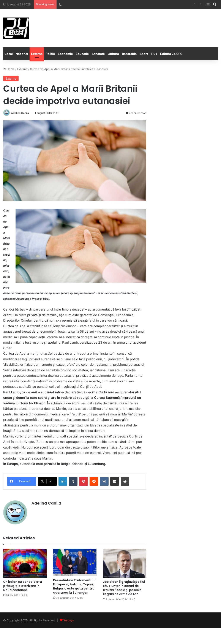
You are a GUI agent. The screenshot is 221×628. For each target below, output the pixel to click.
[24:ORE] (16, 28)
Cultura (113, 54)
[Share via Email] (114, 481)
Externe (37, 54)
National (22, 54)
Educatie (82, 54)
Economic (65, 54)
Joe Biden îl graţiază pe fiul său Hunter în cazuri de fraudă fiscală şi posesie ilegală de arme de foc (124, 588)
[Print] (125, 481)
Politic (50, 54)
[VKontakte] (104, 481)
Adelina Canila (20, 113)
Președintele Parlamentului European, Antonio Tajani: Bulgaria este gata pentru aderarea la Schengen (74, 586)
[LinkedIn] (62, 481)
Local (9, 54)
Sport (144, 54)
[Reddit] (94, 481)
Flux (154, 54)
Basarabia (129, 54)
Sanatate (98, 54)
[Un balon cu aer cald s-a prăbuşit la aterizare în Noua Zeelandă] (25, 563)
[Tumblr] (73, 481)
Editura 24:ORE (171, 54)
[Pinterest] (83, 481)
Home (10, 69)
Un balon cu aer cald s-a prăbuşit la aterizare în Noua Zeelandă (22, 586)
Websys (68, 620)
